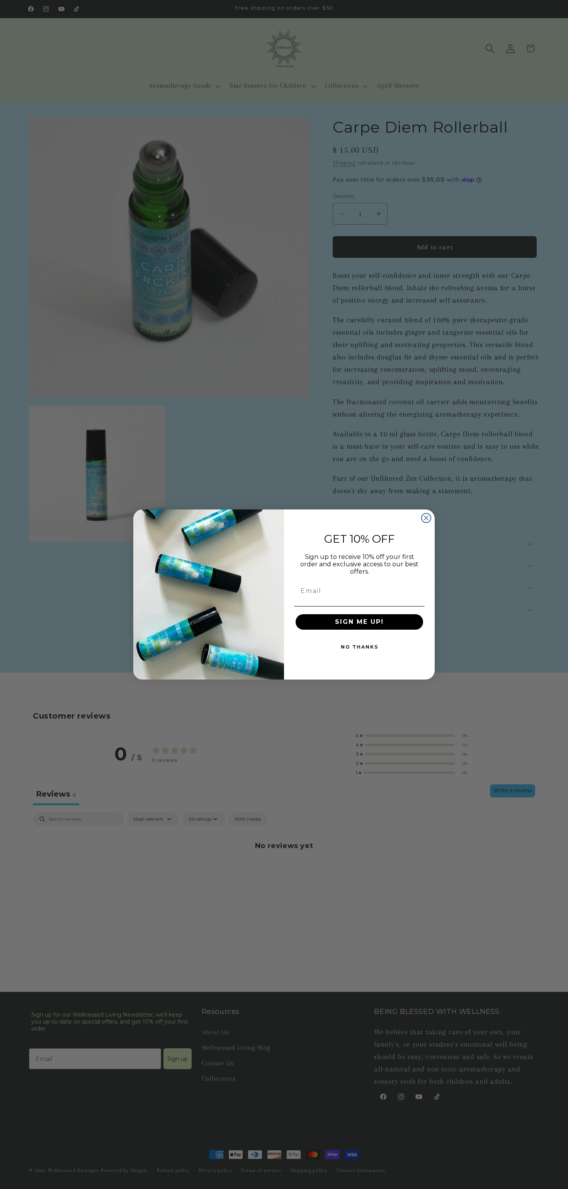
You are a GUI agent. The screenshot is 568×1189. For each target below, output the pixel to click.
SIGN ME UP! (359, 621)
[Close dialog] (426, 518)
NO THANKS (359, 647)
